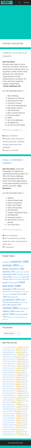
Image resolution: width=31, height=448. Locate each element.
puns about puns (12, 305)
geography (10, 289)
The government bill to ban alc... (9, 413)
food (16, 282)
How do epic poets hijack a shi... (9, 374)
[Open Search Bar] (19, 2)
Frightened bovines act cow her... (9, 354)
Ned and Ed (13, 297)
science (19, 311)
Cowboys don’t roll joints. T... (8, 357)
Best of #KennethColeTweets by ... (10, 395)
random (11, 307)
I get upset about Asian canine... (9, 363)
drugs (15, 279)
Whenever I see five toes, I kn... (9, 377)
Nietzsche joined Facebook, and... (10, 391)
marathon (20, 142)
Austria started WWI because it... (9, 416)
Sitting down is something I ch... (9, 427)
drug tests (20, 139)
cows (26, 274)
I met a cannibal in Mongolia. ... (9, 422)
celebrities (9, 274)
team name (13, 144)
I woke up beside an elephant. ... (9, 415)
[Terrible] (3, 129)
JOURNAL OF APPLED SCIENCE (9, 372)
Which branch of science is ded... (9, 381)
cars (26, 272)
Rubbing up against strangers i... (9, 404)
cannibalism (19, 272)
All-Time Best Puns (12, 238)
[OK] (5, 129)
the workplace (19, 317)
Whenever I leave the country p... (10, 361)
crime (7, 277)
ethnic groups (23, 279)
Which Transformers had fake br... (10, 375)
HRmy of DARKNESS (13, 160)
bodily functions (13, 269)
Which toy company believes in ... (9, 400)
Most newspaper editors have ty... (10, 393)
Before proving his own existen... (9, 388)
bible (21, 265)
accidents (7, 262)
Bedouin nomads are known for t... (10, 406)
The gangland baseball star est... (9, 352)
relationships (24, 308)
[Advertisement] (15, 21)
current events (16, 277)
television (11, 317)
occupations (11, 299)
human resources (9, 142)
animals (11, 265)
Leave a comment (12, 150)
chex (19, 274)
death (25, 277)
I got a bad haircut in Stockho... (9, 431)
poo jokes (11, 302)
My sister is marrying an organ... (9, 368)
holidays (6, 291)
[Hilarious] (7, 129)
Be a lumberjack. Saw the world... (9, 356)
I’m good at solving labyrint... (8, 399)
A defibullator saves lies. (8, 429)
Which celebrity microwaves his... (9, 424)
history (21, 289)
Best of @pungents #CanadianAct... (10, 347)
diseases (7, 279)
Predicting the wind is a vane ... (9, 386)
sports (24, 241)
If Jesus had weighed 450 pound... (10, 409)
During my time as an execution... (9, 359)
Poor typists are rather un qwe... (9, 420)
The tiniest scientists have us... (9, 350)
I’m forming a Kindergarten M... (9, 418)
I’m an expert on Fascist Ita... (9, 411)
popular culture (22, 302)
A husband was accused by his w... (10, 397)
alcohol (7, 139)
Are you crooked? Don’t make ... (9, 348)
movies (16, 294)
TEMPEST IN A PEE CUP (15, 53)
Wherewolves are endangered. (9, 384)
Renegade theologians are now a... (10, 434)
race (13, 241)
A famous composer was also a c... (10, 365)
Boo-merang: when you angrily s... (10, 366)
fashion (7, 283)
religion (9, 311)
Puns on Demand (11, 136)
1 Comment (9, 247)
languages (19, 291)
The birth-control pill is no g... (9, 425)
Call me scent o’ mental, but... (9, 390)
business (9, 272)
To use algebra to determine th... (9, 408)
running (5, 144)
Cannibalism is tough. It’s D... (8, 370)
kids (11, 291)
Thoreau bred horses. (7, 402)
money (8, 294)
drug (13, 139)
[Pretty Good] (6, 129)
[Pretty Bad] (4, 129)
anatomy (20, 261)
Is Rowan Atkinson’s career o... (9, 433)
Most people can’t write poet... (9, 382)
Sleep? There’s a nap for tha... (9, 379)
